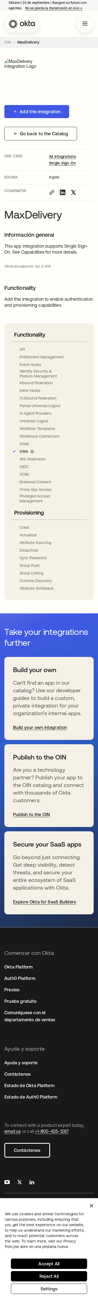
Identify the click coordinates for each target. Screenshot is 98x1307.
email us (12, 1131)
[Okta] (22, 24)
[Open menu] (85, 24)
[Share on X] (73, 192)
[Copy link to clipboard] (51, 192)
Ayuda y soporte (21, 1062)
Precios (11, 989)
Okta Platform (18, 966)
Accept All (48, 1263)
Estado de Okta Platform (29, 1085)
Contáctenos (27, 1150)
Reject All (49, 1276)
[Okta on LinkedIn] (32, 1182)
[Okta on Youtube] (7, 1182)
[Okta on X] (19, 1182)
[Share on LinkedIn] (62, 192)
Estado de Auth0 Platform (30, 1096)
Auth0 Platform (19, 978)
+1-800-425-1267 (51, 1131)
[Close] (91, 1206)
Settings (49, 1288)
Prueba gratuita (20, 1001)
